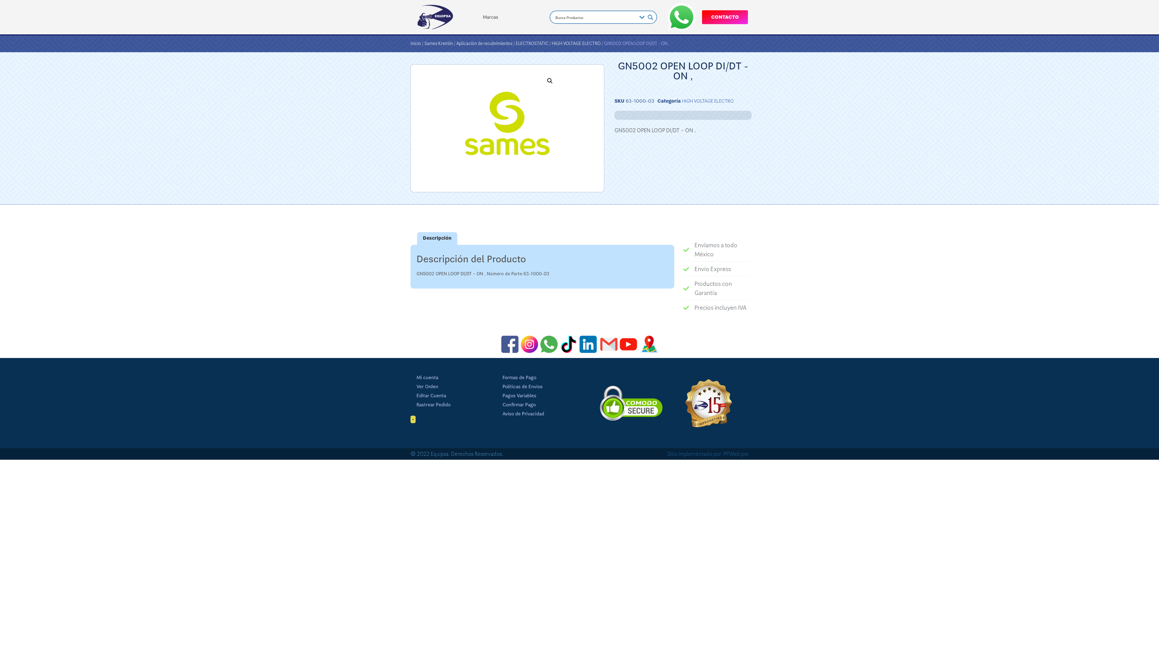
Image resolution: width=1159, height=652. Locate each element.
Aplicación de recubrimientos (484, 43)
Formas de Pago (519, 377)
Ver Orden (427, 386)
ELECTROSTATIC (532, 43)
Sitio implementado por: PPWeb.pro (708, 454)
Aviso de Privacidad (523, 414)
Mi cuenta (427, 377)
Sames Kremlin (438, 43)
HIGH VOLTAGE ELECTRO (576, 43)
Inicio (415, 43)
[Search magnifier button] (650, 17)
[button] (549, 80)
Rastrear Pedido (434, 404)
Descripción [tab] (437, 238)
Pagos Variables (519, 395)
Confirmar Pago (519, 404)
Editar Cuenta (431, 395)
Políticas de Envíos (523, 386)
